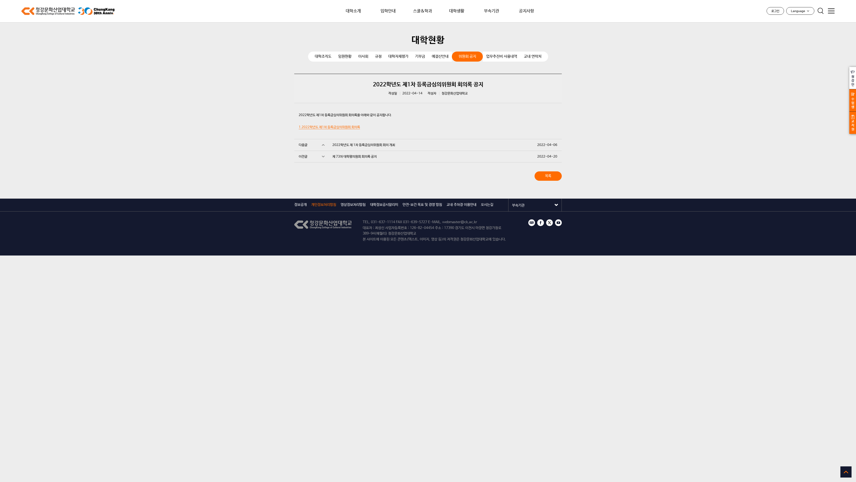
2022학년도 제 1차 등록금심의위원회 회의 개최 (363, 145)
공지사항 (526, 11)
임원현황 (345, 56)
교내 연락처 (532, 56)
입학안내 (388, 11)
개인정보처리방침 (323, 205)
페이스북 (540, 222)
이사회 (363, 56)
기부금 (420, 56)
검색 (820, 11)
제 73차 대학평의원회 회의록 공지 (354, 156)
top (846, 472)
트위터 (549, 222)
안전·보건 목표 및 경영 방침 (422, 205)
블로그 (531, 222)
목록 (548, 176)
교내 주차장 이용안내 (461, 205)
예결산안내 (440, 56)
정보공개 (300, 205)
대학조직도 (323, 56)
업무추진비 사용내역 (501, 56)
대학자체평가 (398, 56)
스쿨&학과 (422, 11)
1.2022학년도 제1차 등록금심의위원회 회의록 (329, 127)
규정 (378, 56)
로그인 (775, 11)
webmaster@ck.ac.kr (459, 222)
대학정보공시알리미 (384, 205)
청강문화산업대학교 (48, 11)
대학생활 (456, 11)
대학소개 (353, 11)
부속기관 (491, 11)
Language (798, 11)
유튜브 (558, 222)
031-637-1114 (383, 222)
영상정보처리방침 (353, 205)
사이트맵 (831, 11)
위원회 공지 (467, 56)
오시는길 (487, 205)
